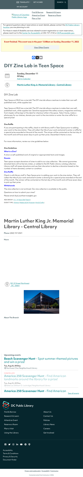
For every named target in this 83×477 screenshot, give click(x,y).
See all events (73, 393)
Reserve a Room (54, 15)
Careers (46, 428)
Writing (16, 202)
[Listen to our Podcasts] (29, 444)
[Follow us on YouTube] (21, 444)
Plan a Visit (36, 18)
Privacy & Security (10, 456)
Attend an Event (38, 15)
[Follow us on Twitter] (9, 444)
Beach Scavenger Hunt (41, 360)
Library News (49, 424)
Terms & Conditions (10, 453)
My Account (22, 7)
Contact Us (48, 416)
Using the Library (11, 432)
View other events (41, 47)
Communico (54, 471)
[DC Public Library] (18, 405)
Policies (46, 420)
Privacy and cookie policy (33, 471)
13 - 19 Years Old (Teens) (22, 200)
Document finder (10, 459)
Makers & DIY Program (27, 202)
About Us (47, 412)
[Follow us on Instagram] (13, 444)
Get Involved (48, 432)
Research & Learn (53, 12)
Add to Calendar (24, 79)
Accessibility (8, 450)
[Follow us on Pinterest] (25, 444)
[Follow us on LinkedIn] (17, 444)
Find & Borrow (37, 12)
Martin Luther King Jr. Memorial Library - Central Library (44, 84)
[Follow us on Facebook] (5, 444)
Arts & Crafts (40, 202)
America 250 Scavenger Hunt (35, 377)
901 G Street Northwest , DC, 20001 (19, 284)
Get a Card (38, 2)
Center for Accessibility (31, 33)
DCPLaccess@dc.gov (65, 33)
